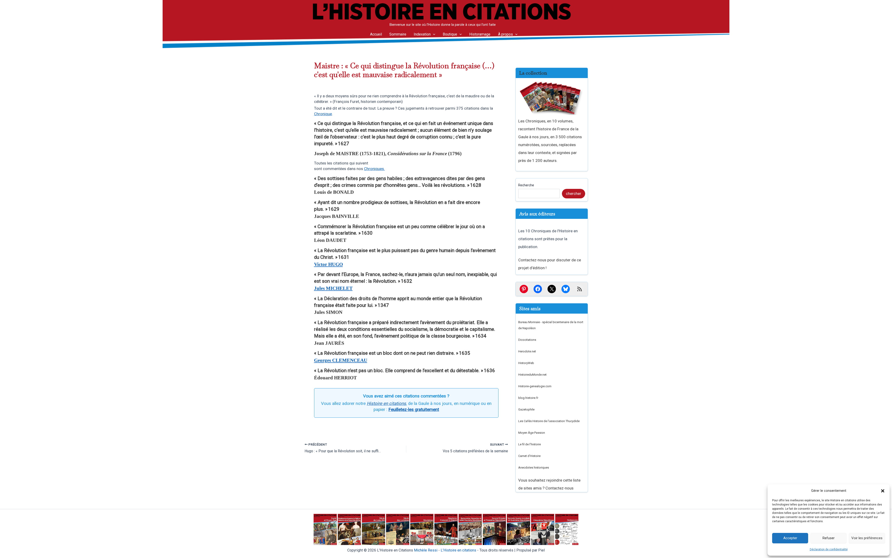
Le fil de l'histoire (529, 444)
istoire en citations (458, 550)
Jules (333, 288)
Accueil (376, 34)
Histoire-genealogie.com (534, 386)
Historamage (479, 34)
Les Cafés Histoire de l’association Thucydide (549, 421)
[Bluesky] (565, 289)
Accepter (790, 538)
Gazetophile (526, 409)
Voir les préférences (866, 538)
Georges (340, 360)
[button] (882, 491)
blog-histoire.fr (528, 398)
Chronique (323, 114)
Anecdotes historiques (533, 467)
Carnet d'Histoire (529, 456)
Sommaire (397, 34)
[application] (433, 34)
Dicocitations (527, 339)
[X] (552, 289)
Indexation (422, 34)
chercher (573, 193)
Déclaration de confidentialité (829, 549)
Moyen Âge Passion (531, 432)
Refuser (829, 538)
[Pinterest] (524, 289)
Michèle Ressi (425, 550)
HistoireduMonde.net (532, 374)
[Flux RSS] (579, 289)
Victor (328, 264)
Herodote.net (527, 351)
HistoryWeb (526, 363)
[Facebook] (538, 289)
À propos (505, 34)
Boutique (450, 34)
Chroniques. (374, 168)
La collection (533, 73)
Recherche (526, 185)
